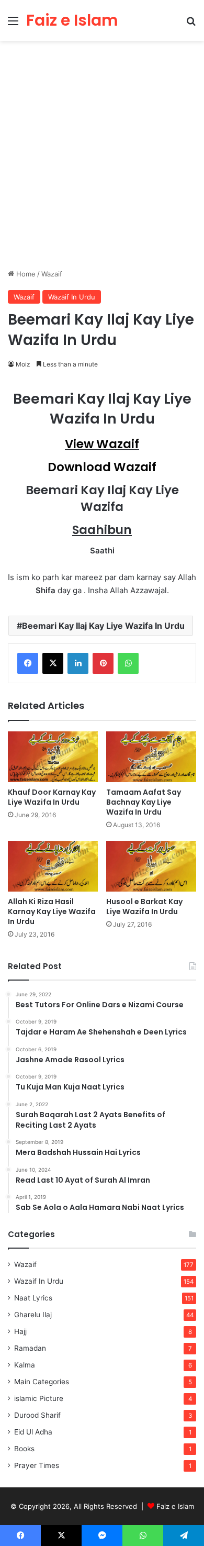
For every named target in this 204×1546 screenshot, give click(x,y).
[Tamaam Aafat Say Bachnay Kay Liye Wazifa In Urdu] (151, 756)
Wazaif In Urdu (71, 297)
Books (24, 1448)
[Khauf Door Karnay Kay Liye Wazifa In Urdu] (53, 756)
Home (25, 274)
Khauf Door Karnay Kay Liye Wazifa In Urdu (52, 797)
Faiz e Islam (175, 1506)
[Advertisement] (102, 159)
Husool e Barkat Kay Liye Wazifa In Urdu (144, 906)
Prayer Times (36, 1465)
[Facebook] (27, 663)
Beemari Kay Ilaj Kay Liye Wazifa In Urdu (103, 625)
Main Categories (41, 1381)
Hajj (20, 1331)
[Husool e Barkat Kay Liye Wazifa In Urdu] (151, 866)
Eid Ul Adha (33, 1432)
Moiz (23, 364)
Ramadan (30, 1348)
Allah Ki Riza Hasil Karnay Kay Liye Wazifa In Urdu (52, 911)
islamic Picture (38, 1398)
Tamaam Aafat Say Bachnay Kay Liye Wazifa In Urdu (143, 802)
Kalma (24, 1365)
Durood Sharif (37, 1415)
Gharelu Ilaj (33, 1314)
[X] (52, 663)
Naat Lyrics (33, 1298)
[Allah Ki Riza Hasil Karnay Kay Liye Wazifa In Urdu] (53, 866)
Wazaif (51, 274)
